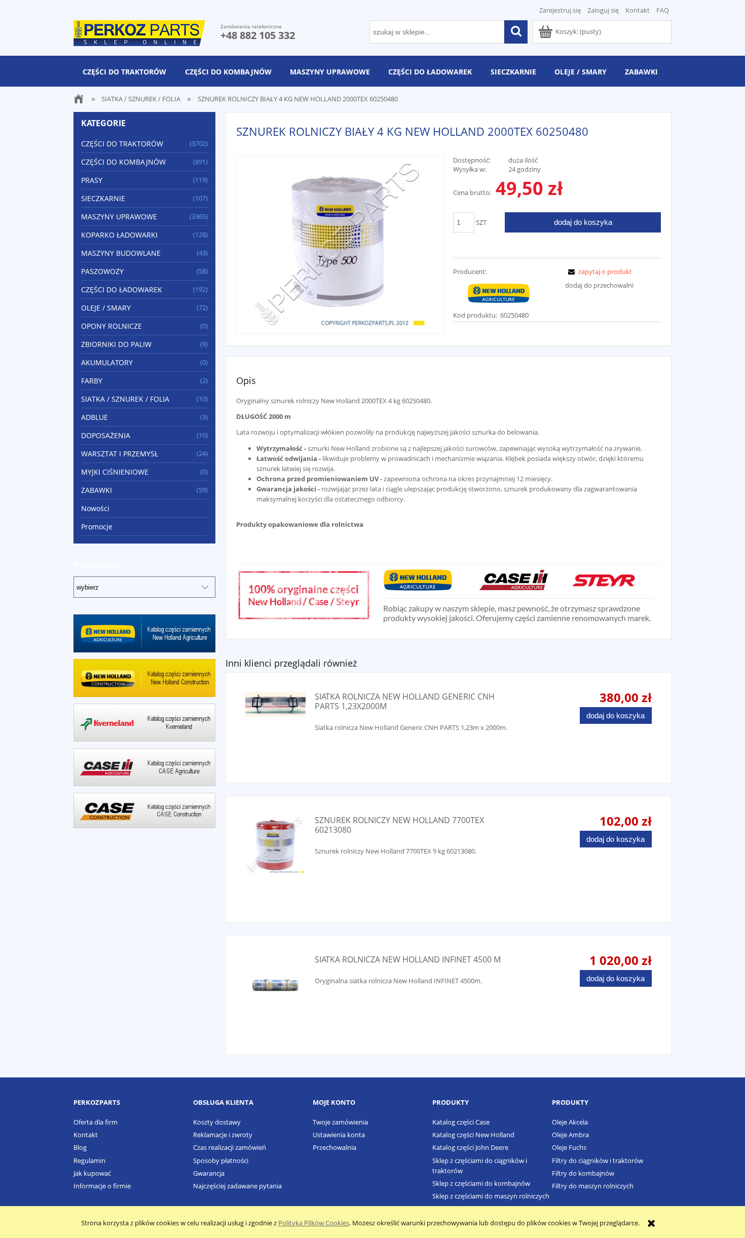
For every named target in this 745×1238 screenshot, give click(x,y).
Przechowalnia (334, 1147)
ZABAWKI (96, 490)
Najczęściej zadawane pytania (237, 1185)
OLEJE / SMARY (106, 308)
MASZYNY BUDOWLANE (121, 253)
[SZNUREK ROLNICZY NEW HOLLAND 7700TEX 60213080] (275, 846)
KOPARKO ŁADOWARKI (119, 235)
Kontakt (637, 10)
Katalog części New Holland (473, 1134)
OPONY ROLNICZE (111, 326)
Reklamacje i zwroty (222, 1134)
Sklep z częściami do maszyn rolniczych (490, 1196)
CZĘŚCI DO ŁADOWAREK (121, 289)
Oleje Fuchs (569, 1147)
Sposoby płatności (220, 1160)
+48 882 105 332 (257, 35)
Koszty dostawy (217, 1122)
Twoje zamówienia (340, 1122)
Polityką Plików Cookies (313, 1222)
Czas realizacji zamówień (229, 1147)
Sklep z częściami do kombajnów (481, 1183)
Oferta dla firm (95, 1122)
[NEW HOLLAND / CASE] (498, 292)
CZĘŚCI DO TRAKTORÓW (122, 143)
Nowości (95, 508)
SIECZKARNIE (103, 198)
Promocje (97, 526)
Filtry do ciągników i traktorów (597, 1160)
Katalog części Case (461, 1122)
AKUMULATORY (107, 362)
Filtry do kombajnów (583, 1173)
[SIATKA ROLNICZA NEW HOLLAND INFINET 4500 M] (275, 985)
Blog (80, 1147)
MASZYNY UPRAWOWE (119, 216)
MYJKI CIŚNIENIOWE (114, 472)
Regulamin (89, 1160)
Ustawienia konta (339, 1134)
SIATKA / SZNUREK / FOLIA (125, 399)
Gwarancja (209, 1173)
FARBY (91, 380)
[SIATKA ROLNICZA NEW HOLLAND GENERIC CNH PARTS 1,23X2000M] (275, 704)
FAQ (662, 10)
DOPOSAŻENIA (105, 435)
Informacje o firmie (102, 1185)
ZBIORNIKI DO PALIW (116, 344)
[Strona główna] (139, 31)
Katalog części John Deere (470, 1147)
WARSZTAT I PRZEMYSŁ (119, 453)
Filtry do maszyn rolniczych (593, 1185)
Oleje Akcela (570, 1122)
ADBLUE (94, 417)
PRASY (91, 180)
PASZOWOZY (102, 271)
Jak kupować (92, 1173)
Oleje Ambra (570, 1134)
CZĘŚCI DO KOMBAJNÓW (123, 162)
